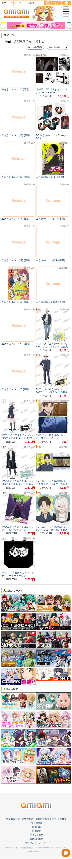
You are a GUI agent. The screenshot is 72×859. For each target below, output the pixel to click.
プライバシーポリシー (36, 843)
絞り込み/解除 (35, 47)
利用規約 (36, 831)
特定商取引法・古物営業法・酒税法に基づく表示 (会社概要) (36, 819)
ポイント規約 (37, 835)
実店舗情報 (36, 823)
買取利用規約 (37, 839)
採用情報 (36, 827)
